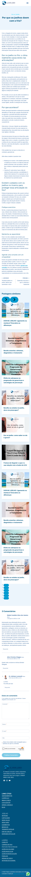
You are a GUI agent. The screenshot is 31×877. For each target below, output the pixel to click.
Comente (5, 704)
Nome (4, 724)
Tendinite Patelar (8, 829)
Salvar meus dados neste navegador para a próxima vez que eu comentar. (14, 742)
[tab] (6, 585)
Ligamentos (6, 824)
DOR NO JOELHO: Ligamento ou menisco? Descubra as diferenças (15, 323)
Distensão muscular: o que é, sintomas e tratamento (23, 281)
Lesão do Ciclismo (8, 849)
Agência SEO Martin (18, 873)
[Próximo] (14, 300)
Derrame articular (8, 834)
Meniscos (5, 827)
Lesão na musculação (9, 853)
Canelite (5, 842)
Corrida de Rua (7, 844)
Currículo (5, 798)
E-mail (4, 731)
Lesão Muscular (7, 851)
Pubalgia (5, 856)
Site (3, 738)
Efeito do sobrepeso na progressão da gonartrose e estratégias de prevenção (14, 380)
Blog (3, 807)
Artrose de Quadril (8, 860)
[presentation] (15, 310)
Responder (5, 649)
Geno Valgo (6, 820)
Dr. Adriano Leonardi (15, 676)
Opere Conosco (7, 805)
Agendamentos (7, 795)
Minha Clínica (6, 800)
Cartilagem (6, 818)
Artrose (5, 815)
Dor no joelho (7, 831)
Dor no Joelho (16, 14)
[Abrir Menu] (27, 2)
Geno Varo (5, 822)
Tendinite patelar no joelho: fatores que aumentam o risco (7, 281)
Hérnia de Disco (7, 858)
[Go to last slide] (6, 300)
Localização (6, 802)
